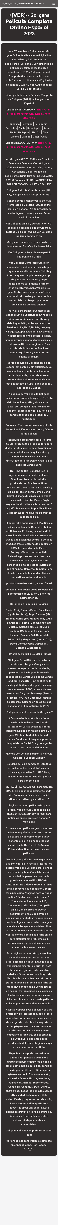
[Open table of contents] (54, 4)
